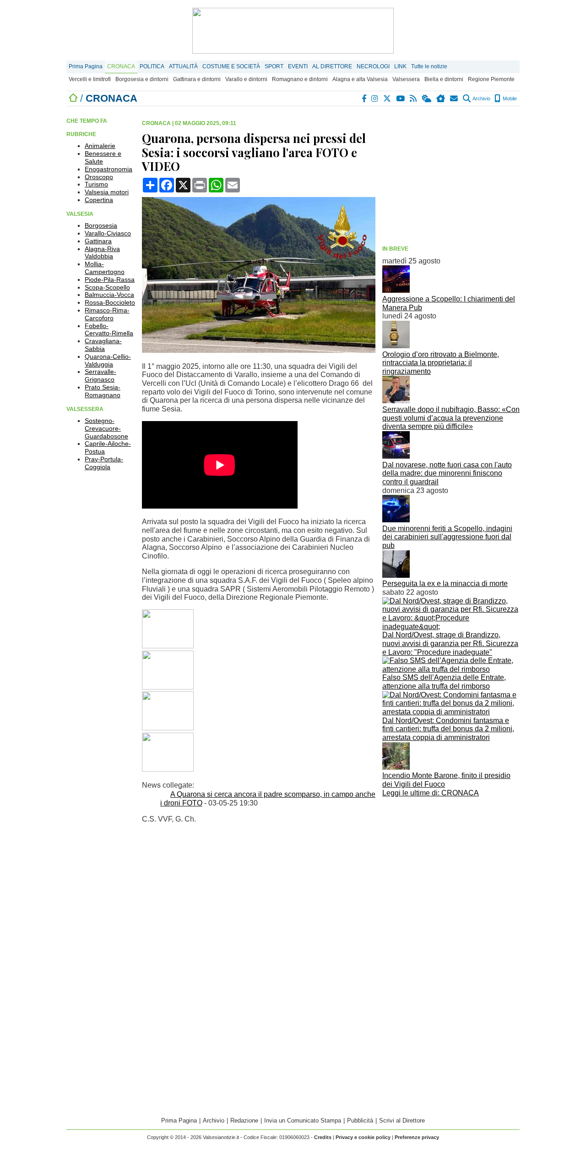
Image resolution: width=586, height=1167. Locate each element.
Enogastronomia (108, 169)
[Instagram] (375, 98)
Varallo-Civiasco (108, 233)
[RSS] (414, 98)
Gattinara (98, 241)
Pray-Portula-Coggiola (104, 463)
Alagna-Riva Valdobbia (102, 252)
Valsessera (406, 79)
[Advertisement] (451, 177)
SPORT (274, 66)
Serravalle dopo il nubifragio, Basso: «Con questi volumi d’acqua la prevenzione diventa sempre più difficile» (451, 417)
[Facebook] (364, 98)
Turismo (96, 184)
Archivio (481, 98)
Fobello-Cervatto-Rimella (109, 329)
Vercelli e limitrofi (90, 79)
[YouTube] (401, 98)
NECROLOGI (373, 66)
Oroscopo (99, 177)
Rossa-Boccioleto (110, 302)
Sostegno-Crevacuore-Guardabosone (106, 428)
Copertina (99, 199)
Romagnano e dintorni (300, 79)
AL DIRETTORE (332, 66)
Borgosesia (101, 225)
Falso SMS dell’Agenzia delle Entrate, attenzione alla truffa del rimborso (444, 682)
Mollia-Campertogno (105, 267)
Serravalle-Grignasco (100, 375)
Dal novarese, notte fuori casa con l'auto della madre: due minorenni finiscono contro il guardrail (447, 473)
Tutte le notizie (429, 66)
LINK (400, 66)
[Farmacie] (441, 98)
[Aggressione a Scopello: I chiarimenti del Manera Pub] (396, 290)
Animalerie (100, 145)
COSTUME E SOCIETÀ (231, 66)
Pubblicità (360, 1120)
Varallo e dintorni (246, 79)
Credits (322, 1137)
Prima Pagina (86, 66)
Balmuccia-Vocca (109, 294)
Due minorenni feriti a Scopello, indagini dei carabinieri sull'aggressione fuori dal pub (447, 537)
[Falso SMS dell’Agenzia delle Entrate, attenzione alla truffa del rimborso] (451, 669)
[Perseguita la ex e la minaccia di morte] (396, 575)
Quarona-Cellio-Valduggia (108, 360)
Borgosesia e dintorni (141, 79)
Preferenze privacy (417, 1137)
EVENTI (298, 66)
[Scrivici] (454, 98)
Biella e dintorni (443, 79)
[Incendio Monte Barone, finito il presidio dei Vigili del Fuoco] (396, 767)
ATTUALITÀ (183, 66)
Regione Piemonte (491, 79)
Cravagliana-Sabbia (103, 344)
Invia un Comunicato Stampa (302, 1120)
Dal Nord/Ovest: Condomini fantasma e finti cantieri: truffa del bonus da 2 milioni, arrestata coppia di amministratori (448, 729)
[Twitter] (387, 98)
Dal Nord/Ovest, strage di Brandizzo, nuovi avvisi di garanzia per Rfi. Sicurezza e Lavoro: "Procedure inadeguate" (450, 643)
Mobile (509, 98)
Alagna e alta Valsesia (360, 79)
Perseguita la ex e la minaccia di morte (445, 583)
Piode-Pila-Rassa (110, 279)
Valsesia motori (107, 192)
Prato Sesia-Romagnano (102, 391)
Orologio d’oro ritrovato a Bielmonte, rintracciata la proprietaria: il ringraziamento (440, 363)
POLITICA (152, 66)
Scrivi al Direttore (402, 1120)
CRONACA (121, 66)
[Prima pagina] (73, 98)
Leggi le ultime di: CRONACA (430, 793)
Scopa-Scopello (107, 287)
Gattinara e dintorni (197, 79)
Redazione (244, 1120)
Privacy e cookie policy (363, 1137)
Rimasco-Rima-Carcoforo (107, 314)
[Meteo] (427, 98)
